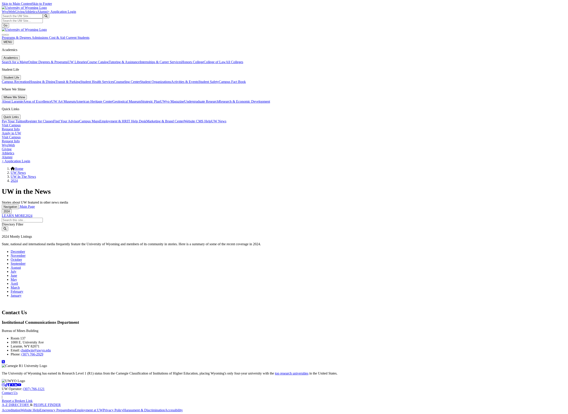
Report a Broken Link (17, 401)
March (15, 287)
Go (5, 25)
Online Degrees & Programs (48, 62)
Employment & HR (113, 121)
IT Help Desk (136, 121)
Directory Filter (12, 224)
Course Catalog (98, 62)
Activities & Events (184, 82)
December (18, 251)
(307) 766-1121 (34, 389)
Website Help (30, 410)
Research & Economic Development (244, 101)
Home (19, 169)
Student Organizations (155, 82)
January (16, 295)
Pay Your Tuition (14, 121)
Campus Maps (89, 121)
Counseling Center (127, 82)
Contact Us (10, 393)
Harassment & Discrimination (144, 410)
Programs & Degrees (17, 37)
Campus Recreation (15, 82)
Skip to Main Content (17, 4)
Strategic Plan (150, 101)
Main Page (27, 206)
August (16, 267)
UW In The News (23, 177)
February (17, 291)
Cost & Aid (57, 37)
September (18, 263)
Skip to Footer (42, 4)
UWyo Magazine (172, 101)
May (14, 279)
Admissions (40, 37)
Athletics (31, 12)
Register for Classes (39, 121)
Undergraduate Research (201, 101)
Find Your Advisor (66, 121)
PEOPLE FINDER (47, 405)
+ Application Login (62, 12)
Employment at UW (89, 410)
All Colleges (234, 62)
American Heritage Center (94, 101)
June (14, 275)
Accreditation (11, 410)
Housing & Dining (42, 82)
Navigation (10, 206)
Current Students (77, 37)
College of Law (215, 62)
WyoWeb (8, 12)
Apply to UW (11, 133)
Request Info (11, 129)
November (18, 255)
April (14, 283)
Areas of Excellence (37, 101)
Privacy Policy (113, 410)
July (13, 271)
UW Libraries (77, 62)
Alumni (42, 12)
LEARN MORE (13, 216)
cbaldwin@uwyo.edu (36, 350)
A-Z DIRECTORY (16, 405)
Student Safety (208, 82)
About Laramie (12, 101)
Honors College (192, 62)
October (16, 259)
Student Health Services (97, 82)
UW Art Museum (63, 101)
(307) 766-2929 (32, 354)
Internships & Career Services (160, 62)
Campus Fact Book (232, 82)
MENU (8, 42)
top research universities (291, 373)
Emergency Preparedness (57, 410)
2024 (14, 180)
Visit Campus (11, 125)
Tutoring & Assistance (124, 62)
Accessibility (174, 410)
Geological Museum (126, 101)
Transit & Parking (67, 82)
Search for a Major (15, 62)
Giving (20, 12)
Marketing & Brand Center (165, 121)
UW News (218, 121)
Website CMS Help (197, 121)
